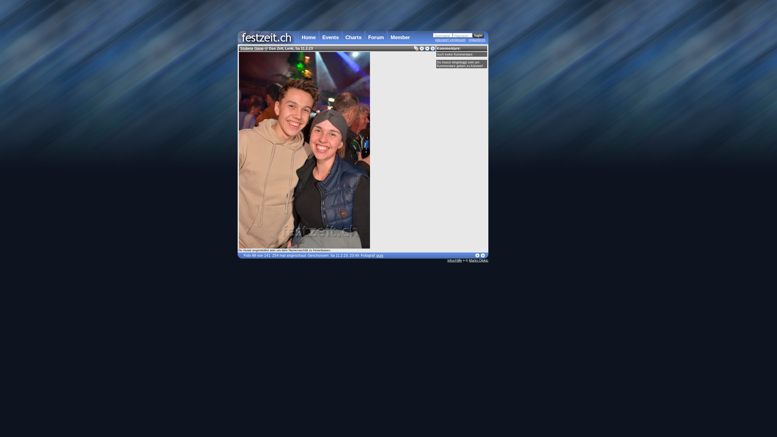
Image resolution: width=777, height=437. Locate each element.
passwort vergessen (450, 40)
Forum (376, 37)
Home (309, 37)
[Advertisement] (515, 122)
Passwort (461, 36)
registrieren (477, 40)
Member (400, 37)
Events (330, 37)
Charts (353, 37)
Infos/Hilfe (454, 260)
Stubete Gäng (251, 48)
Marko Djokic (478, 260)
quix (379, 255)
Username (442, 36)
